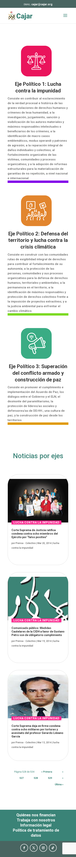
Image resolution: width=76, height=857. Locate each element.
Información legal (35, 825)
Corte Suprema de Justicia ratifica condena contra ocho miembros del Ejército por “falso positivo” (34, 534)
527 (21, 778)
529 (50, 778)
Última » (59, 784)
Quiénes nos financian (36, 815)
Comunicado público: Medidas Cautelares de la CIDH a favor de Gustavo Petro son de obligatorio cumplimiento (38, 631)
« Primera (46, 771)
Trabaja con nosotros (36, 820)
